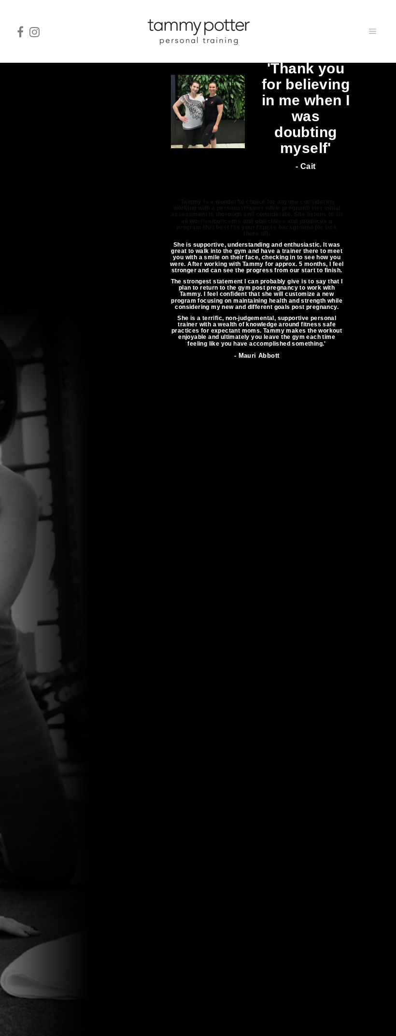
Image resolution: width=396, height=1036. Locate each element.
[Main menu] (373, 31)
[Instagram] (34, 32)
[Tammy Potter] (198, 31)
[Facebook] (20, 32)
